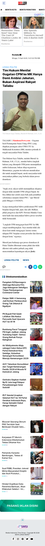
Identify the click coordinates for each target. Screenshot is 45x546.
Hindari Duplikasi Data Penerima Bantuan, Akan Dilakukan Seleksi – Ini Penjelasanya (13, 486)
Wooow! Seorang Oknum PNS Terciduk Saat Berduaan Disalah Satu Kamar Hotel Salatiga (14, 424)
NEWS (26, 260)
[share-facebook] (30, 267)
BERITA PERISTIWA (28, 10)
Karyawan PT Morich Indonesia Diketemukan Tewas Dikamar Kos (13, 440)
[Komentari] (4, 267)
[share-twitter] (35, 267)
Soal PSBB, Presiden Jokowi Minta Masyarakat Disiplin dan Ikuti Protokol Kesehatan (15, 471)
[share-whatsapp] (40, 267)
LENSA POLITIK (9, 67)
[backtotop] (22, 520)
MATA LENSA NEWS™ (22, 535)
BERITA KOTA (10, 10)
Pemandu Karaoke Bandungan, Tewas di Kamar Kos (12, 455)
